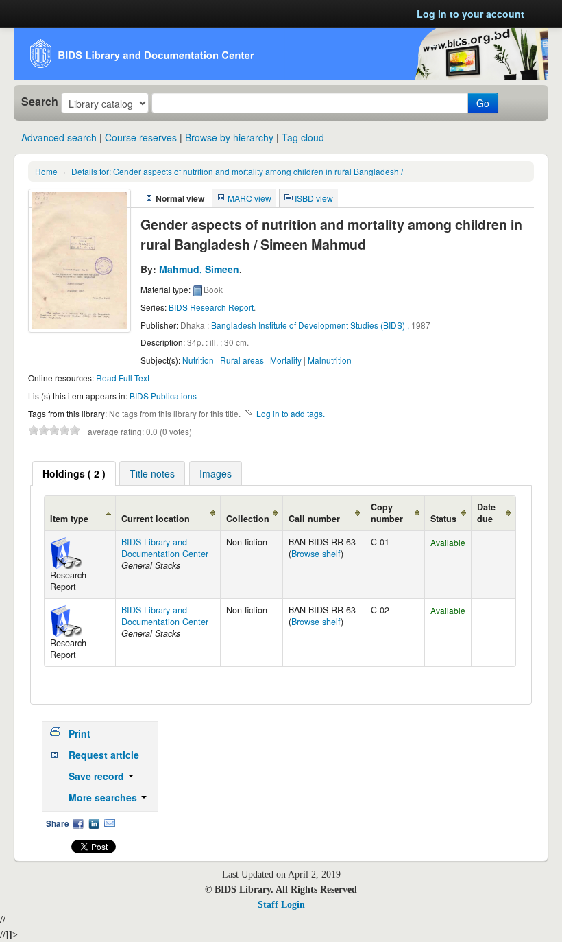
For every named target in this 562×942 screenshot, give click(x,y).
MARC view (249, 198)
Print (79, 733)
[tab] (74, 473)
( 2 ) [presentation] (74, 473)
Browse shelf (316, 553)
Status (443, 519)
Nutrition (198, 360)
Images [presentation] (215, 473)
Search (39, 101)
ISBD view (314, 198)
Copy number (387, 513)
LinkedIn (94, 823)
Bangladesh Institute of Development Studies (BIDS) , (310, 325)
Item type (69, 519)
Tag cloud (303, 137)
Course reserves (141, 137)
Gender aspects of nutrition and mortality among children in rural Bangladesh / (237, 171)
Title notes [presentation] (152, 473)
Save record (98, 776)
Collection (247, 519)
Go (482, 103)
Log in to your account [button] (470, 14)
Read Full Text (122, 378)
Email (110, 823)
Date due (486, 513)
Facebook (78, 823)
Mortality (286, 360)
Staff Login (281, 904)
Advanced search (59, 137)
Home (46, 171)
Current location (155, 519)
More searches (104, 797)
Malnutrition (330, 360)
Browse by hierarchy (229, 137)
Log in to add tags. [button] (290, 413)
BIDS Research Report (211, 307)
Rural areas (242, 360)
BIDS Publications (163, 395)
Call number (314, 519)
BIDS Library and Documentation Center (164, 548)
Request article (104, 755)
